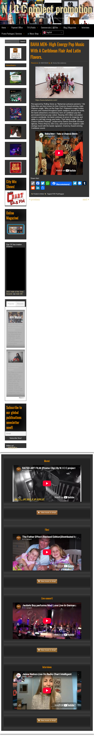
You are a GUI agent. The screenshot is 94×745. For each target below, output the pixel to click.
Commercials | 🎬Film (49, 27)
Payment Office (17, 27)
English (49, 32)
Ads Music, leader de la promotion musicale (15, 327)
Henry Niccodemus (59, 63)
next (85, 199)
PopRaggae (60, 194)
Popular (11, 304)
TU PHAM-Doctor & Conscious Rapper (15, 367)
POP (53, 194)
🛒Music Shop (32, 33)
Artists (42, 194)
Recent (20, 304)
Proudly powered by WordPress (38, 732)
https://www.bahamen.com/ (46, 100)
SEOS (65, 732)
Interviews (85, 27)
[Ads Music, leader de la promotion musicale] (16, 317)
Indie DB (19, 294)
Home (4, 27)
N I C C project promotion (47, 8)
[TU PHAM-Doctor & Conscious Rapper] (16, 357)
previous (35, 199)
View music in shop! (48, 512)
